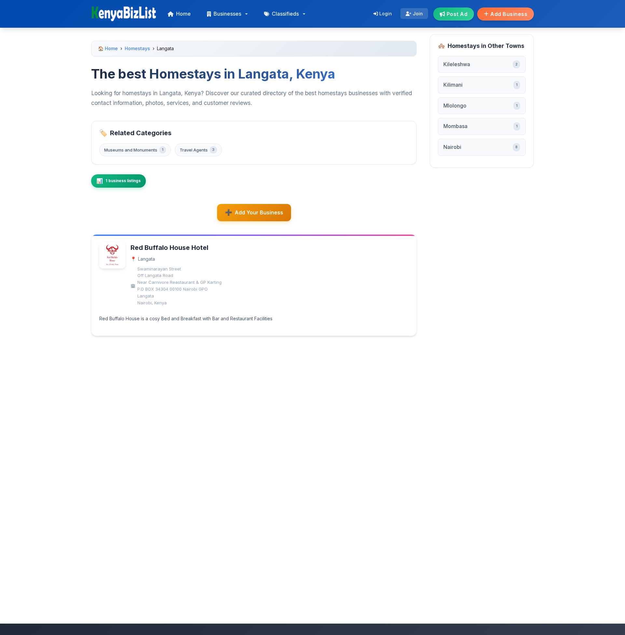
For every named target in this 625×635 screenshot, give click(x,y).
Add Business (508, 14)
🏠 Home (108, 48)
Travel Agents (197, 149)
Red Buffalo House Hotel (169, 248)
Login (385, 13)
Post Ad (456, 14)
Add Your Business (259, 212)
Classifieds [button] (285, 13)
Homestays (137, 48)
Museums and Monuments (133, 149)
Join (417, 13)
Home (183, 13)
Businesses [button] (227, 13)
